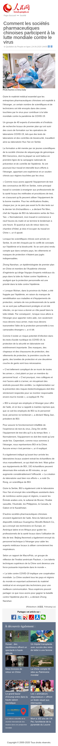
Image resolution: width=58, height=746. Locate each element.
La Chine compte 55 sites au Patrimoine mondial (40, 672)
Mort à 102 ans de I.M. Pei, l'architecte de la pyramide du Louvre (42, 721)
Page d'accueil (10, 15)
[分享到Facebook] (13, 617)
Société (23, 15)
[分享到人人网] (37, 617)
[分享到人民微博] (31, 617)
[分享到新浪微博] (25, 617)
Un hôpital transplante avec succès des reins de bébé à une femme (41, 647)
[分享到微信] (43, 617)
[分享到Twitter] (19, 617)
